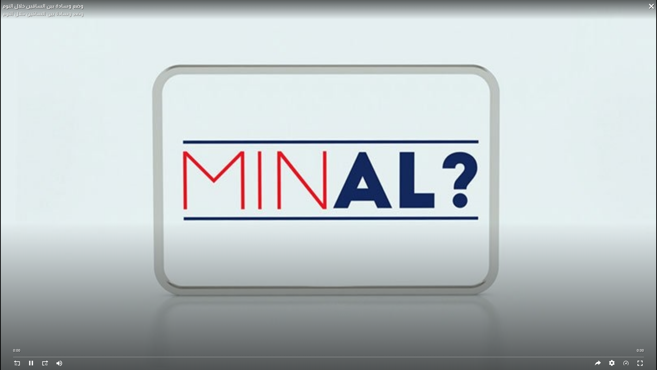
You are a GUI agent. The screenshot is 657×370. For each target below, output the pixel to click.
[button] (612, 362)
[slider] (328, 354)
